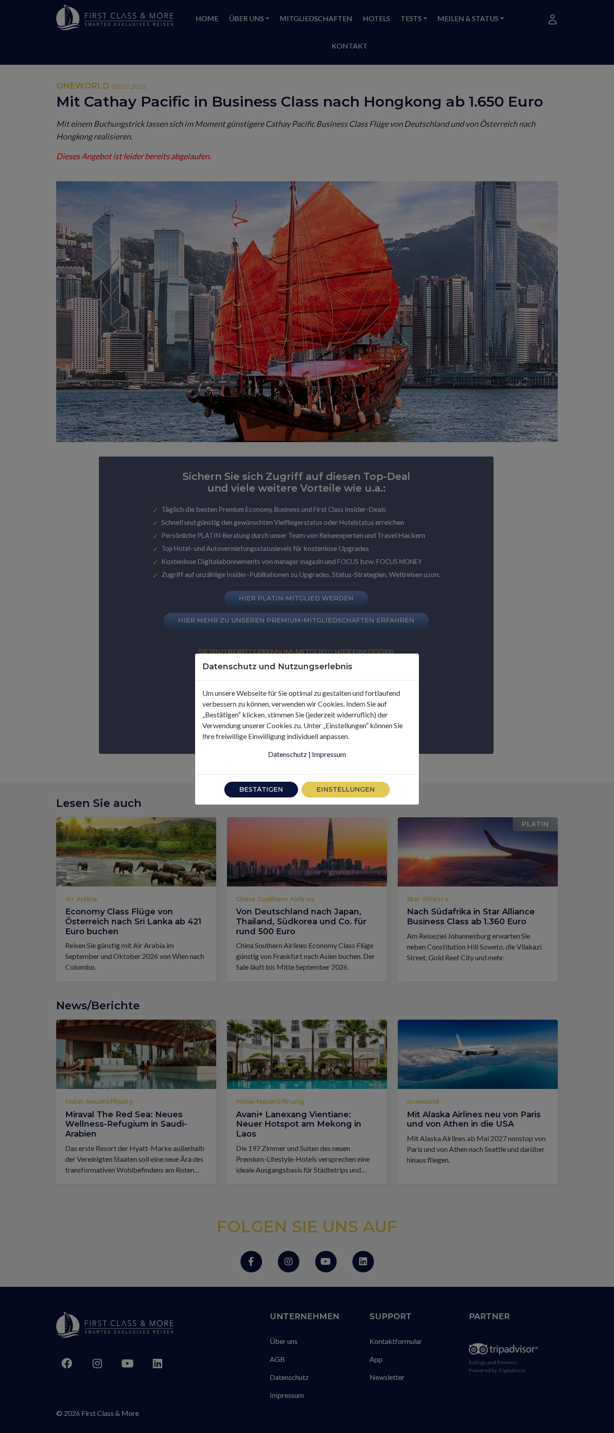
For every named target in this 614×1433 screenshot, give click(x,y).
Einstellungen (345, 789)
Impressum (329, 754)
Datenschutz (287, 754)
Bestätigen (261, 789)
